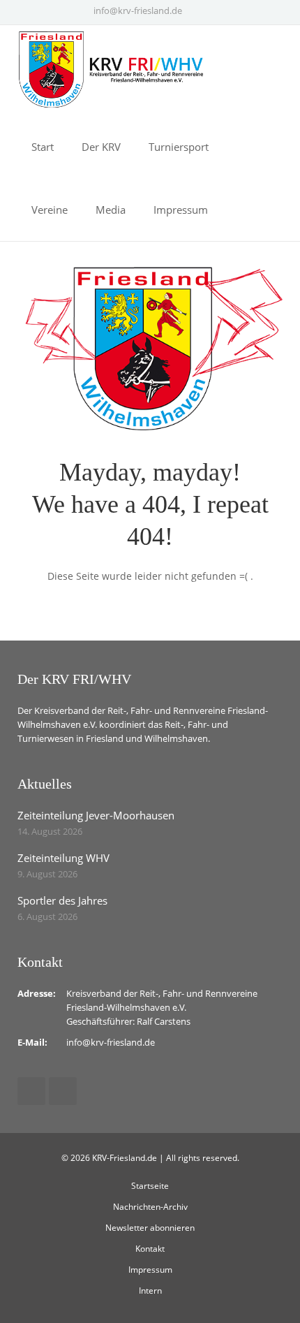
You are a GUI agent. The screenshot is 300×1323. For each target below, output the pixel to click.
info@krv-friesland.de (137, 10)
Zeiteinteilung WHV (63, 858)
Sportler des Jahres (62, 900)
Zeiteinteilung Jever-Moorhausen (95, 815)
